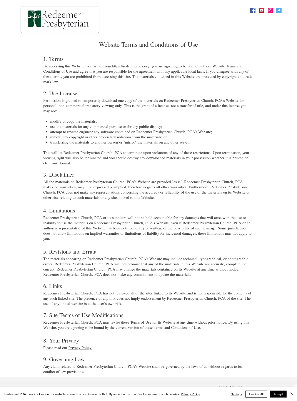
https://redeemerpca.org (130, 66)
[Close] (291, 394)
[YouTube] (261, 10)
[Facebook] (252, 10)
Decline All (256, 394)
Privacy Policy (190, 394)
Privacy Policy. (80, 347)
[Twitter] (279, 10)
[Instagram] (270, 10)
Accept (278, 394)
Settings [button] (236, 394)
